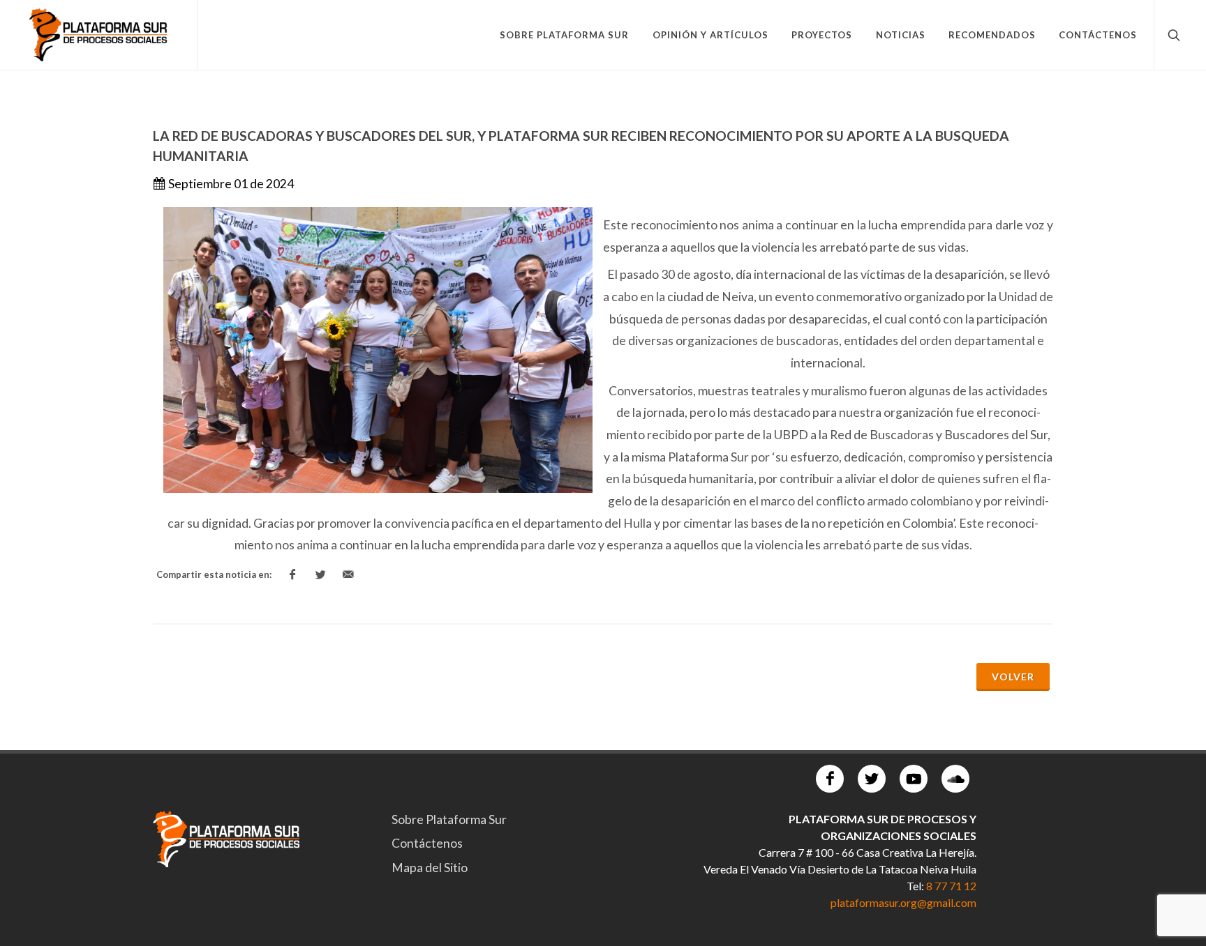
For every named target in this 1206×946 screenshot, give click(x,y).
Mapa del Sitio (430, 867)
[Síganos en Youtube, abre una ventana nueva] (914, 779)
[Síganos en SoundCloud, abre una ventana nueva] (955, 779)
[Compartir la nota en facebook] (292, 575)
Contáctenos (427, 843)
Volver (1013, 676)
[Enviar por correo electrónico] (348, 575)
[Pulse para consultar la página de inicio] (98, 35)
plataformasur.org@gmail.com (903, 902)
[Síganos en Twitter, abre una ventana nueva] (872, 779)
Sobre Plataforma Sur (449, 819)
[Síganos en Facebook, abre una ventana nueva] (830, 779)
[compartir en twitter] (320, 575)
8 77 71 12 (951, 885)
